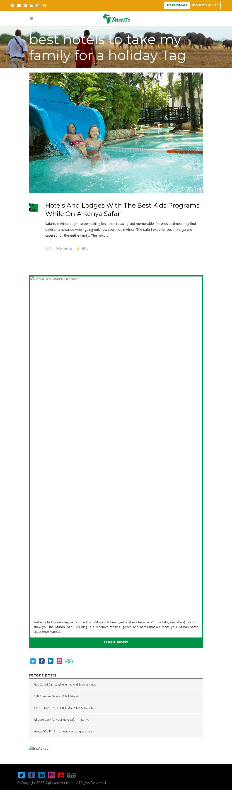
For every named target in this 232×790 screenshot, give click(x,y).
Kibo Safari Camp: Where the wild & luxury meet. (66, 684)
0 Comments (64, 248)
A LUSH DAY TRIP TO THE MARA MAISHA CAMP (64, 708)
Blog (85, 248)
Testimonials (177, 5)
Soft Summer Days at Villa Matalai (56, 696)
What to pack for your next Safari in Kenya (61, 719)
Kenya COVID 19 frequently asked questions (63, 731)
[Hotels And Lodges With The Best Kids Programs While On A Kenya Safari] (116, 133)
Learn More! (116, 642)
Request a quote (205, 5)
